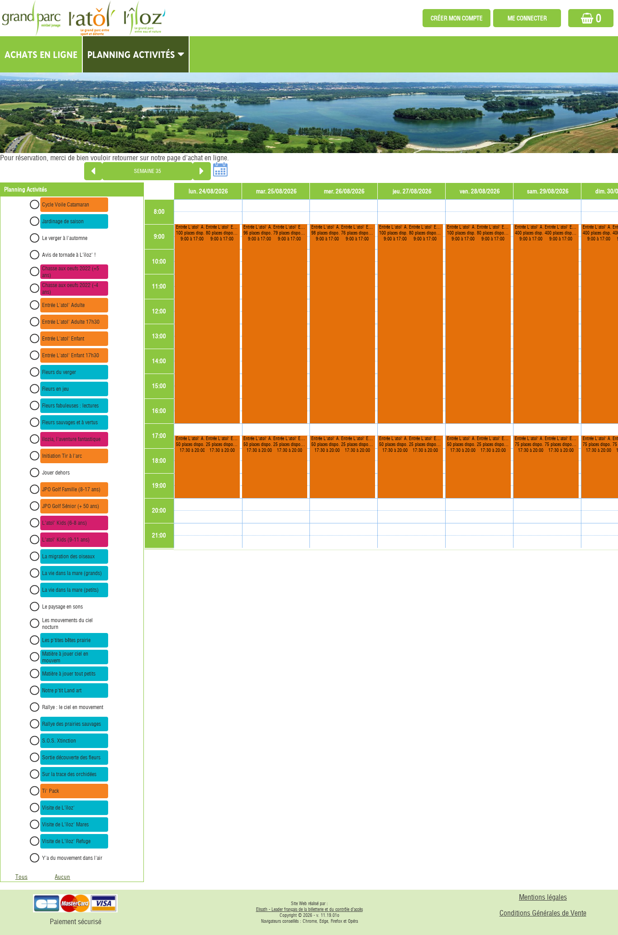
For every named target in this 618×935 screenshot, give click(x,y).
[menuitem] (41, 54)
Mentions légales (543, 896)
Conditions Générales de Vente (542, 912)
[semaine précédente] (93, 171)
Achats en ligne (41, 54)
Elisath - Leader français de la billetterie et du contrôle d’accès (309, 909)
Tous (21, 877)
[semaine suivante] (202, 171)
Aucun (62, 877)
